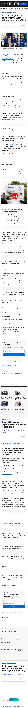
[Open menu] (5, 4)
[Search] (7, 4)
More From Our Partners (8, 389)
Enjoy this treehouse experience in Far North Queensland (14, 424)
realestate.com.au (7, 474)
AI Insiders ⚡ (23, 3)
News (4, 12)
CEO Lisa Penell (12, 144)
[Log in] (2, 4)
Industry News (11, 12)
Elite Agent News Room (11, 430)
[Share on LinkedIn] (6, 27)
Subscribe (14, 354)
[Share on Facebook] (3, 27)
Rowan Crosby (6, 24)
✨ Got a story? (14, 699)
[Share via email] (11, 27)
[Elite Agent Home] (14, 3)
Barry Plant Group (8, 59)
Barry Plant (6, 136)
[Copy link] (14, 27)
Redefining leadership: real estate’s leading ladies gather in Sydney (13, 668)
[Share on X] (8, 27)
